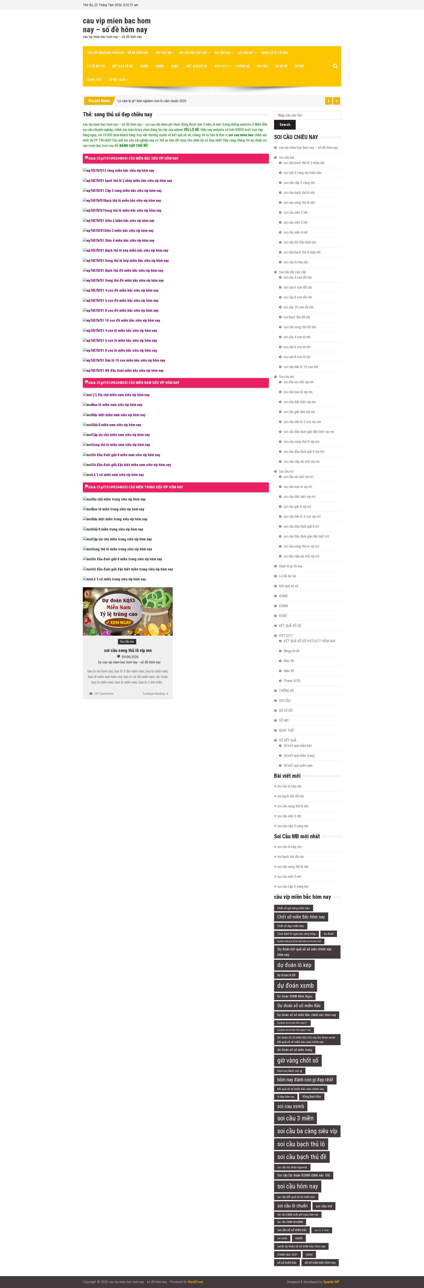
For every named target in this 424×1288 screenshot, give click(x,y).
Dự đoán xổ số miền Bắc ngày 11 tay (294, 1030)
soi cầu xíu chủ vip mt (298, 477)
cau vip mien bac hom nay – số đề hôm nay (117, 25)
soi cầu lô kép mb (296, 262)
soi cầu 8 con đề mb (298, 297)
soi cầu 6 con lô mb (297, 347)
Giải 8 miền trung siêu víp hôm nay (117, 529)
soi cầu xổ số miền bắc (292, 1230)
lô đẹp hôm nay (285, 1096)
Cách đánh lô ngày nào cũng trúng (296, 933)
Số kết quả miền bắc (298, 746)
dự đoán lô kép (294, 965)
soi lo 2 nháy (322, 1230)
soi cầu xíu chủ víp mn (299, 382)
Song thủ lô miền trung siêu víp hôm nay (122, 549)
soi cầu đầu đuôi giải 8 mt (301, 526)
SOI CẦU (262, 66)
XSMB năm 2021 (287, 1254)
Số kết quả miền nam (298, 765)
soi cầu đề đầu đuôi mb (300, 242)
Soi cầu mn (222, 53)
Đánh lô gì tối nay (274, 53)
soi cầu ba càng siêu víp (307, 1131)
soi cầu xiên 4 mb (296, 232)
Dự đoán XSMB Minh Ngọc (294, 996)
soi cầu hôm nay (297, 1186)
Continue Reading (154, 693)
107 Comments (104, 693)
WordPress (195, 1282)
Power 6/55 (292, 681)
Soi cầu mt (246, 53)
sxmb (299, 1238)
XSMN (160, 66)
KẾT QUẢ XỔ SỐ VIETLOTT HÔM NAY (310, 641)
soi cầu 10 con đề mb (299, 307)
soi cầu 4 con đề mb (298, 277)
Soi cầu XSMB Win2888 (290, 1222)
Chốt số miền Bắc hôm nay (301, 917)
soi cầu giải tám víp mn (299, 412)
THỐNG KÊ (243, 66)
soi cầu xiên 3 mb (296, 222)
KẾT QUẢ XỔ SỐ (197, 66)
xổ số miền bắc (287, 1263)
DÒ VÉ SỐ (281, 66)
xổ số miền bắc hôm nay (320, 1263)
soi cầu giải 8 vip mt (297, 506)
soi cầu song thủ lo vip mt (301, 546)
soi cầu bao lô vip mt (298, 487)
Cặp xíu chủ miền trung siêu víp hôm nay (122, 539)
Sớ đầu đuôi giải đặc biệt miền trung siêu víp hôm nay (132, 569)
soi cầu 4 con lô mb (297, 337)
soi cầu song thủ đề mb (300, 327)
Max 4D (289, 671)
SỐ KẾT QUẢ (117, 79)
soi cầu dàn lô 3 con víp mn (302, 422)
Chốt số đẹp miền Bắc (290, 926)
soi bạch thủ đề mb (297, 317)
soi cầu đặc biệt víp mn (300, 402)
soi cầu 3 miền (295, 1118)
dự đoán (329, 933)
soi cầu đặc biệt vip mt (300, 497)
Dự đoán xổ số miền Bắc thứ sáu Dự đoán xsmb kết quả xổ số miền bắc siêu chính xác (306, 1040)
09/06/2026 (130, 657)
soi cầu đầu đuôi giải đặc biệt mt (306, 536)
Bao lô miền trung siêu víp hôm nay (118, 509)
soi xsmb (282, 1238)
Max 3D (289, 661)
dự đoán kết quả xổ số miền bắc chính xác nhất (299, 941)
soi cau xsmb (290, 1106)
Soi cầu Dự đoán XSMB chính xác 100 (303, 1175)
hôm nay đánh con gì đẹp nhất (305, 1079)
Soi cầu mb (164, 53)
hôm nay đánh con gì (289, 1071)
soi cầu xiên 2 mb (296, 212)
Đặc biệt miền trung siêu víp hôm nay (119, 519)
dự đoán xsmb (295, 985)
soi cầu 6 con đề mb (298, 287)
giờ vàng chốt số (297, 1060)
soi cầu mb (324, 1206)
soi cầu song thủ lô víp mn (128, 650)
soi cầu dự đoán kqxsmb (292, 1167)
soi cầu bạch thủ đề (301, 1157)
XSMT (175, 66)
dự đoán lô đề (286, 975)
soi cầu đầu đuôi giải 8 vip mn (304, 451)
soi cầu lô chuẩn (292, 1206)
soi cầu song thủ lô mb (299, 202)
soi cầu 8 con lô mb (297, 357)
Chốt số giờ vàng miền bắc (293, 908)
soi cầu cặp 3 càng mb (299, 183)
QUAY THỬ (94, 79)
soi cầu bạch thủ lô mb (299, 193)
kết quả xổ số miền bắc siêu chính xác (300, 1089)
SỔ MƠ (299, 66)
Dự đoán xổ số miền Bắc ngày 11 (292, 1023)
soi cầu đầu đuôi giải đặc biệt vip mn (309, 432)
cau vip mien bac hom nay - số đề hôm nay (131, 662)
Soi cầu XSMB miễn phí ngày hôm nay (297, 1214)
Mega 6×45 (291, 651)
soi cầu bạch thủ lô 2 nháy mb (304, 163)
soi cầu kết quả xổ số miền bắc (296, 1197)
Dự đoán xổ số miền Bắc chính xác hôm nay (306, 1015)
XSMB (144, 66)
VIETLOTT (221, 66)
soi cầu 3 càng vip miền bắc (303, 173)
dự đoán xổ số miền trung (294, 1050)
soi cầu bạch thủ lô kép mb (302, 252)
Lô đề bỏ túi (96, 66)
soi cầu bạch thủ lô (301, 1144)
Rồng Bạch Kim (311, 1096)
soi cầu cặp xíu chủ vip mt (301, 556)
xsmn (309, 1254)
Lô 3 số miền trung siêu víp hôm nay (119, 579)
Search (285, 125)
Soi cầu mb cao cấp (193, 53)
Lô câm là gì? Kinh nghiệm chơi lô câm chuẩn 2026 (151, 99)
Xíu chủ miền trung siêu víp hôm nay (119, 499)
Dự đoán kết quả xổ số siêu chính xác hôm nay (304, 952)
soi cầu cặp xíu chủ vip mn (302, 461)
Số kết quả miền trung (299, 756)
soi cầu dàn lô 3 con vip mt (302, 516)
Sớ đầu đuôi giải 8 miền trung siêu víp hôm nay (127, 559)
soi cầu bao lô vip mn (298, 392)
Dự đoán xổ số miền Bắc (299, 1005)
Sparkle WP (331, 1282)
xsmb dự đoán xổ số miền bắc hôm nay (301, 1246)
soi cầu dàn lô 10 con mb (301, 367)
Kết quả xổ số (122, 66)
